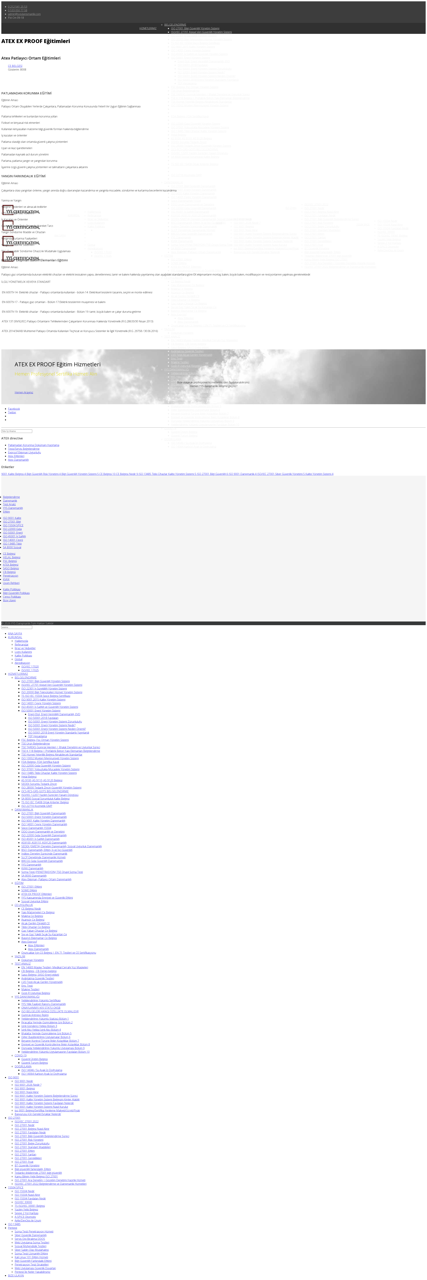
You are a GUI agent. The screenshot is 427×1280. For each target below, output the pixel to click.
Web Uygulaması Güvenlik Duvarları (35, 1268)
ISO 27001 (291, 208)
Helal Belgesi (178, 135)
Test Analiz (9, 504)
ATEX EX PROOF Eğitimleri (186, 267)
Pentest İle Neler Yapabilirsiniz (32, 1272)
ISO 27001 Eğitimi (181, 259)
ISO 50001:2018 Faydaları (193, 65)
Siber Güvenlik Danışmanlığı (31, 1235)
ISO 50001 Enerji (13, 532)
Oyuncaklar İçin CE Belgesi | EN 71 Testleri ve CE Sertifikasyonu (208, 325)
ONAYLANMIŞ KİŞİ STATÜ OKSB (40, 1008)
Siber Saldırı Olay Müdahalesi (32, 1250)
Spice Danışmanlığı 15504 (186, 201)
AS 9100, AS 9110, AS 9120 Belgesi (191, 138)
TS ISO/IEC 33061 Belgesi (392, 235)
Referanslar (94, 215)
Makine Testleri (180, 362)
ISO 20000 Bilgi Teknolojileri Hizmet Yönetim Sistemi (201, 39)
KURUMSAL (74, 215)
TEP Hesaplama (187, 83)
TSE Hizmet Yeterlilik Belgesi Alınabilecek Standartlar (201, 102)
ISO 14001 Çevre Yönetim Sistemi (190, 50)
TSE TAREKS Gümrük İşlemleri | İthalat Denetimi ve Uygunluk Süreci (210, 94)
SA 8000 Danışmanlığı (183, 248)
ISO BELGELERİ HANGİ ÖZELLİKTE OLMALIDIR (50, 1011)
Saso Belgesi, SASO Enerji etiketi (190, 347)
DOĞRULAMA (172, 439)
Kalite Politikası (96, 226)
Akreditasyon (95, 248)
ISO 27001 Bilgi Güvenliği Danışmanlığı (193, 186)
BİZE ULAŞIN (16, 1275)
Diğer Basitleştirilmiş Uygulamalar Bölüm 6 (195, 410)
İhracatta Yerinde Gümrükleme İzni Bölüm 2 (196, 395)
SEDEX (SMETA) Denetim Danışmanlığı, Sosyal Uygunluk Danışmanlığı (211, 219)
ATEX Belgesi (10, 564)
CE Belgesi (107, 474)
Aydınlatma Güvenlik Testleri (187, 351)
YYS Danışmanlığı (181, 237)
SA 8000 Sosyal (12, 547)
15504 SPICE (363, 224)
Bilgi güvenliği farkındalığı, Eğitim (322, 252)
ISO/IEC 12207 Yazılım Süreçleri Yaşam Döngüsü (199, 153)
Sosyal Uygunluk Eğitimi (184, 274)
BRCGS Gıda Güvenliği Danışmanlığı (191, 234)
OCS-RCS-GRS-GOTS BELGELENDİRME (194, 149)
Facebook (14, 409)
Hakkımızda (94, 212)
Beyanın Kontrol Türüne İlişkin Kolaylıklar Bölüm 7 (200, 413)
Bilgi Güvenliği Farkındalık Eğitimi (33, 1261)
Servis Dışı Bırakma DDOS (30, 1239)
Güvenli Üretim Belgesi (184, 432)
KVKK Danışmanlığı (182, 241)
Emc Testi (176, 358)
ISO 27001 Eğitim (314, 234)
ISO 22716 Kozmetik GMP (186, 175)
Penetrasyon (10, 575)
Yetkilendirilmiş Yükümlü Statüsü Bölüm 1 (195, 391)
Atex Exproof (178, 314)
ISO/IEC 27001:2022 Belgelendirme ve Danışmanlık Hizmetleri (340, 267)
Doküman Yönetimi (182, 333)
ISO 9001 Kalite (12, 518)
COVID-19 (170, 428)
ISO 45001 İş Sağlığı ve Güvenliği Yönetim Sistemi (199, 54)
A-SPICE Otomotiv (388, 246)
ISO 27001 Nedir (314, 208)
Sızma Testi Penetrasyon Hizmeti (34, 1231)
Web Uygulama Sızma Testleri (32, 1242)
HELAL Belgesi (11, 557)
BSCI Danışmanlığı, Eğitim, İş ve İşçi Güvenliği (196, 223)
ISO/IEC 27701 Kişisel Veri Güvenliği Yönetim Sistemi (201, 32)
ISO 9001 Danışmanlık (243, 474)
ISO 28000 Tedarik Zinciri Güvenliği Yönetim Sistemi (201, 146)
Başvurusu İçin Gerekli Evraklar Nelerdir (257, 252)
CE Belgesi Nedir (181, 281)
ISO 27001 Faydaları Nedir (320, 215)
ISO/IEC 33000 (386, 232)
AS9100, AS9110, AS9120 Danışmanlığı (193, 215)
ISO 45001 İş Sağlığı (14, 536)
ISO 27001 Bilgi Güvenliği (212, 474)
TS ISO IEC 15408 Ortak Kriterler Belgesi (194, 164)
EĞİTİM (168, 256)
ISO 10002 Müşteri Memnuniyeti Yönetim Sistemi (199, 105)
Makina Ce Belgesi (182, 289)
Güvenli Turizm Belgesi (184, 435)
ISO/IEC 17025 (103, 256)
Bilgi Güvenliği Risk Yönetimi (44, 474)
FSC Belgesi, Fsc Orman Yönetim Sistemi (194, 87)
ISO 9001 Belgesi (244, 226)
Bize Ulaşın (9, 600)
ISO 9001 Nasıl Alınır (246, 230)
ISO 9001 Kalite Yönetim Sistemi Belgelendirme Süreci (265, 234)
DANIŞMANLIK (173, 182)
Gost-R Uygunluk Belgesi (185, 366)
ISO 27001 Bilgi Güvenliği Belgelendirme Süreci (331, 219)
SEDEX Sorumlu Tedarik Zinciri (188, 142)
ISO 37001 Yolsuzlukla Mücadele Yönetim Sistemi (200, 127)
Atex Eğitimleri (186, 318)
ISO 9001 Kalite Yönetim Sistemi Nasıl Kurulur (260, 245)
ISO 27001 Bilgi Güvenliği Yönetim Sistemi (195, 28)
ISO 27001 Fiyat (313, 245)
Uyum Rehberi (11, 583)
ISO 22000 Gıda (12, 529)
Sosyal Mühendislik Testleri (30, 1246)
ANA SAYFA (60, 235)
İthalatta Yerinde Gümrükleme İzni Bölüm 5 (196, 406)
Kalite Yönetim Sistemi (319, 474)
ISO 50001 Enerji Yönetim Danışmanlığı (193, 190)
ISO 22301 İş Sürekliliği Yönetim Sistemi (194, 36)
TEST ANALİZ (172, 336)
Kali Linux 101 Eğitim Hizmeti (31, 1257)
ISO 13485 (14, 1224)
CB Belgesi (9, 572)
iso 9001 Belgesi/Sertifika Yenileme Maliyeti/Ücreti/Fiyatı (266, 248)
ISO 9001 (221, 222)
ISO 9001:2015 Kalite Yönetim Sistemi (193, 47)
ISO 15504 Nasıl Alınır (390, 224)
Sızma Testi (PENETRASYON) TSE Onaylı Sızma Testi (202, 245)
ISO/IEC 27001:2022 (316, 204)
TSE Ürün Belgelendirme (185, 91)
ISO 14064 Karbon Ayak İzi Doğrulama (193, 446)
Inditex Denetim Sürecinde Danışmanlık (194, 226)
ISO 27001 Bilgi (12, 521)
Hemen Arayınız (24, 392)
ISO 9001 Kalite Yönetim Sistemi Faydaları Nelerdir (263, 241)
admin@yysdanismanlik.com (24, 14)
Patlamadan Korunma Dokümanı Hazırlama (33, 445)
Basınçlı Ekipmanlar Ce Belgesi (188, 311)
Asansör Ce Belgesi (182, 292)
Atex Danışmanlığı (188, 322)
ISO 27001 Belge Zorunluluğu (321, 226)
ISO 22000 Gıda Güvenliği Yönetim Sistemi (195, 124)
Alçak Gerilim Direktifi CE (185, 296)
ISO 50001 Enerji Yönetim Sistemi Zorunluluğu (205, 69)
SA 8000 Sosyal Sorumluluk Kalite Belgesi (195, 157)
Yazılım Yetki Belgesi (389, 239)
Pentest (12, 1228)
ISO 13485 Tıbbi (12, 543)
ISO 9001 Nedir (243, 219)
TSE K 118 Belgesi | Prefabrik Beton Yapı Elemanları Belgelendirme (210, 98)
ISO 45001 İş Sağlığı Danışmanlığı (190, 212)
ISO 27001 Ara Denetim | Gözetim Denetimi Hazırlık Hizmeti (339, 263)
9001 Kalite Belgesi (13, 474)
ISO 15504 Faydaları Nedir (393, 228)
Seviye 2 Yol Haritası (389, 243)
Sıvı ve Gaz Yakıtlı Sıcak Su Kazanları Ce (194, 307)
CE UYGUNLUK (173, 278)
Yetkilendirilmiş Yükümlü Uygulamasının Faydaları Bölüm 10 (205, 424)
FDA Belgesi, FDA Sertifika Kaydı (190, 116)
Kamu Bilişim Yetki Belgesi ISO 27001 (326, 259)
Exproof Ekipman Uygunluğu (24, 452)
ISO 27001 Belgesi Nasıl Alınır (321, 212)
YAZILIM (169, 329)
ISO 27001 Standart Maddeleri (322, 230)
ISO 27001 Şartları (315, 237)
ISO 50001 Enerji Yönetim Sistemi (190, 58)
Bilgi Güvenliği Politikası (16, 593)
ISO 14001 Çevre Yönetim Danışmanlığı (194, 197)
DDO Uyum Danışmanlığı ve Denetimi (192, 204)
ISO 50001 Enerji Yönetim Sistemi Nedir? (201, 72)
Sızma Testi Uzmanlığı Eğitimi (31, 1253)
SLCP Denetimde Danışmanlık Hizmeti (193, 230)
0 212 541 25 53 (17, 7)
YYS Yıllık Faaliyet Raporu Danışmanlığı (193, 377)
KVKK (6, 579)
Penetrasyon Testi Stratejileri (32, 1264)
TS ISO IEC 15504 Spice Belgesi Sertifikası (195, 43)
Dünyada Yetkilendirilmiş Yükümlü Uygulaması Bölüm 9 (202, 421)
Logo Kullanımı (96, 223)
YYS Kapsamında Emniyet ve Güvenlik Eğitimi (197, 270)
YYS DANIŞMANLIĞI (176, 369)
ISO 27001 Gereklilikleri (317, 241)
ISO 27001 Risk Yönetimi (318, 223)
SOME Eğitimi (178, 263)
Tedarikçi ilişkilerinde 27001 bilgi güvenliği (328, 256)
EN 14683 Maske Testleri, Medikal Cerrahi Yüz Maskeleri (204, 340)
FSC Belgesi (10, 561)
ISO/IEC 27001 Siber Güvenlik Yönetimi (281, 474)
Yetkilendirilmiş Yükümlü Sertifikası (190, 373)
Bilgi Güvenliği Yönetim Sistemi (80, 474)
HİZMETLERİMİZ (147, 28)
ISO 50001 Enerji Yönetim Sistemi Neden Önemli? (206, 76)
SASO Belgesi (11, 568)
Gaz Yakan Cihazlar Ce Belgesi (189, 303)
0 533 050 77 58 (17, 10)
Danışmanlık (10, 500)
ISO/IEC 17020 (103, 252)
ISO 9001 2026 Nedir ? (247, 223)
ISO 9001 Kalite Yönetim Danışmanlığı (193, 193)
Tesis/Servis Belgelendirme (24, 449)
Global (91, 245)
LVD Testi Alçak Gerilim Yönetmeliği (191, 355)
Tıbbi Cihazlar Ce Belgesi (185, 300)
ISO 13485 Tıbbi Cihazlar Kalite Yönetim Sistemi (198, 131)
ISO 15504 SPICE (13, 525)
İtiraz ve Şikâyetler (98, 219)
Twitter (12, 412)
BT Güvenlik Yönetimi (316, 248)
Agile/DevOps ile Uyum (390, 250)
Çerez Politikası (12, 596)
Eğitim (6, 511)
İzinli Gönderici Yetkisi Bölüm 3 (189, 399)
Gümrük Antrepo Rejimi (184, 388)
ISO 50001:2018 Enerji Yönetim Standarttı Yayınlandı (208, 80)
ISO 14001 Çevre (13, 540)
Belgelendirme (11, 497)
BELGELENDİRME (175, 25)
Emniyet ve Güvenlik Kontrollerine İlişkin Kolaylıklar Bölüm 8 (205, 417)
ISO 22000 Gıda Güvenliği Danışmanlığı (193, 208)
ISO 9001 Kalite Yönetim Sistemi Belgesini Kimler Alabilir (266, 237)
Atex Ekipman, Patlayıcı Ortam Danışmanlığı (196, 252)
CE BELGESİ (15, 66)
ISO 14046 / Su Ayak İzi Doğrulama (191, 443)
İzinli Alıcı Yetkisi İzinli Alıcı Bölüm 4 (190, 402)
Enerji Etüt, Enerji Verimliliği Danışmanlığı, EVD (204, 61)
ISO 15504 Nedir (387, 221)
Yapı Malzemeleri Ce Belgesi (187, 285)
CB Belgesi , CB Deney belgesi (188, 344)
